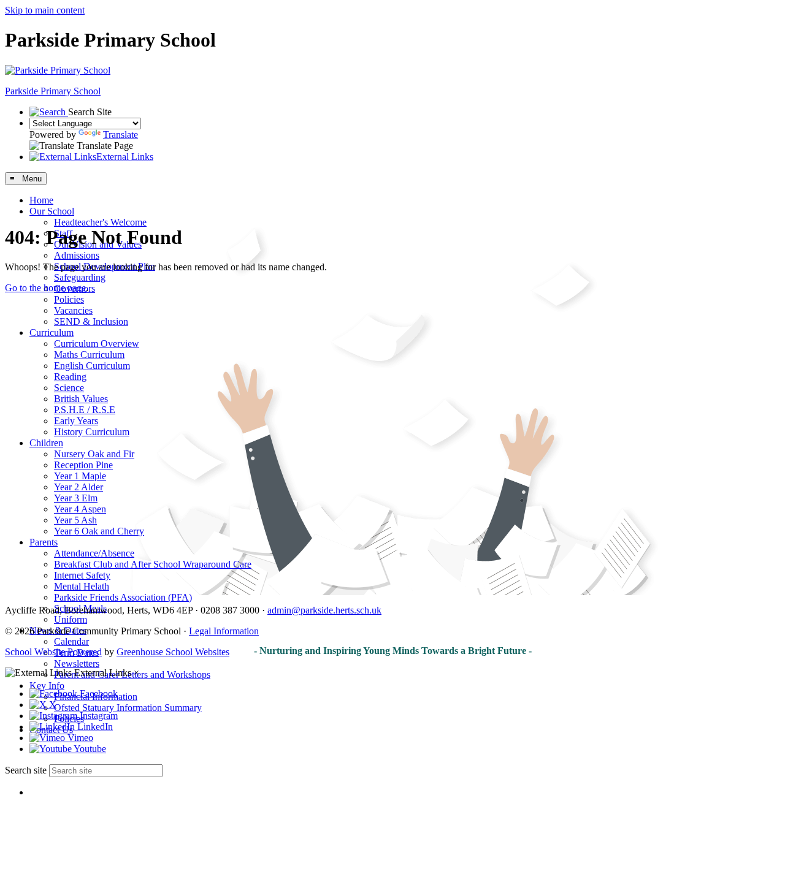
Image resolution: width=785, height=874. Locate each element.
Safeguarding (79, 277)
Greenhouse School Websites (173, 652)
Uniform (70, 619)
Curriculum (51, 332)
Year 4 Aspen (80, 509)
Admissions (76, 255)
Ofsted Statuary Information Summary (128, 707)
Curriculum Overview (96, 343)
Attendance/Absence (94, 553)
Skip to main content (45, 10)
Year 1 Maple (80, 476)
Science (69, 387)
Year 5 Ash (75, 520)
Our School (51, 211)
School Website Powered (53, 652)
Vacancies (73, 310)
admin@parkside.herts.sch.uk (324, 610)
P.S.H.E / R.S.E (84, 410)
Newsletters (76, 663)
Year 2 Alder (78, 487)
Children (46, 443)
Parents (43, 542)
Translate (120, 134)
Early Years (76, 421)
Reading (70, 376)
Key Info (46, 685)
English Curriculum (92, 365)
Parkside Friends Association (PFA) (123, 597)
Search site (26, 770)
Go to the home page (45, 288)
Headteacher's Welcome (100, 222)
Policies (69, 299)
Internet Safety (82, 575)
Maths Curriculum (89, 354)
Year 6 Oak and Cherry (99, 531)
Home (41, 200)
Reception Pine (83, 465)
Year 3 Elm (76, 498)
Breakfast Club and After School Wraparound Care (152, 564)
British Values (81, 398)
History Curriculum (91, 432)
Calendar (71, 641)
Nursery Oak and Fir (94, 454)
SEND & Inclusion (91, 321)
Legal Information (224, 631)
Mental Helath (81, 586)
